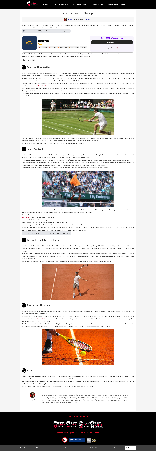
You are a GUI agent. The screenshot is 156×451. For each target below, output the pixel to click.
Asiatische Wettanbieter (80, 4)
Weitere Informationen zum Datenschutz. (109, 448)
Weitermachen (131, 448)
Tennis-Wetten (88, 19)
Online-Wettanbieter (37, 86)
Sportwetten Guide (61, 4)
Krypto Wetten (97, 4)
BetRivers (43, 40)
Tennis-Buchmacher (43, 319)
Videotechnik (26, 217)
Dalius (70, 19)
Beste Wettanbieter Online (116, 4)
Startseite (46, 4)
